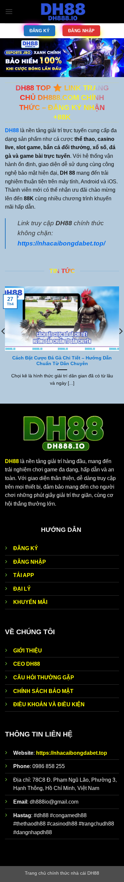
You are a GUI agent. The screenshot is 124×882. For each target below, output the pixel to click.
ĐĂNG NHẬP (29, 562)
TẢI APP (23, 575)
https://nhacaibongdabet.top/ (61, 243)
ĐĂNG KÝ (25, 548)
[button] (9, 11)
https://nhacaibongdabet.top (71, 753)
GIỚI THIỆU (27, 650)
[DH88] (62, 11)
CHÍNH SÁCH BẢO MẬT (43, 691)
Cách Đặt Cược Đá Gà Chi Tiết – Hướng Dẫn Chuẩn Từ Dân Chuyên (62, 360)
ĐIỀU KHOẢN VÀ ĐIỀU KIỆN (49, 704)
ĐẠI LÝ (22, 589)
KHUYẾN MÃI (30, 602)
